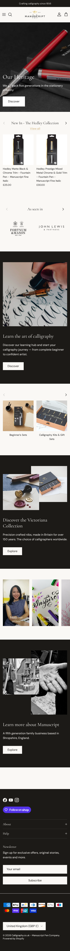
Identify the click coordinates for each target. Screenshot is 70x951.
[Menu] (4, 14)
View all (35, 128)
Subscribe (35, 880)
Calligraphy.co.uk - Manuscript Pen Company (35, 935)
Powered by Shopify (13, 938)
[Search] (12, 14)
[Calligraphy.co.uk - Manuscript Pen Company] (35, 14)
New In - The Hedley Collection (35, 123)
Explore (12, 551)
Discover (14, 101)
